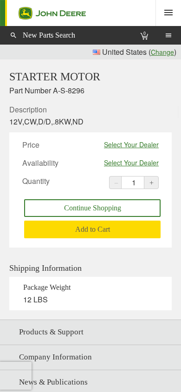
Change (162, 52)
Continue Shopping (92, 208)
